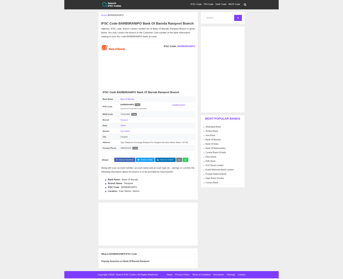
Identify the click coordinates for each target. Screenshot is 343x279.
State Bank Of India (215, 178)
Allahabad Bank (213, 127)
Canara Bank (212, 182)
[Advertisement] (148, 71)
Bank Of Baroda (127, 99)
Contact (241, 274)
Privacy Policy (182, 274)
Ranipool (124, 120)
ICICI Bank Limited (214, 165)
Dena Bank (211, 157)
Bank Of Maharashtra (216, 148)
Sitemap (231, 274)
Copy (137, 105)
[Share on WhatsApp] (185, 160)
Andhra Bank (212, 131)
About (169, 274)
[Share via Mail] (179, 160)
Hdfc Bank (210, 161)
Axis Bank (210, 135)
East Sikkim (125, 131)
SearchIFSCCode (109, 4)
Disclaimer (218, 274)
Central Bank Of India (216, 152)
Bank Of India (212, 144)
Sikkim (123, 125)
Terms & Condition (201, 274)
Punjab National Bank (216, 174)
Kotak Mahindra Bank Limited (220, 170)
